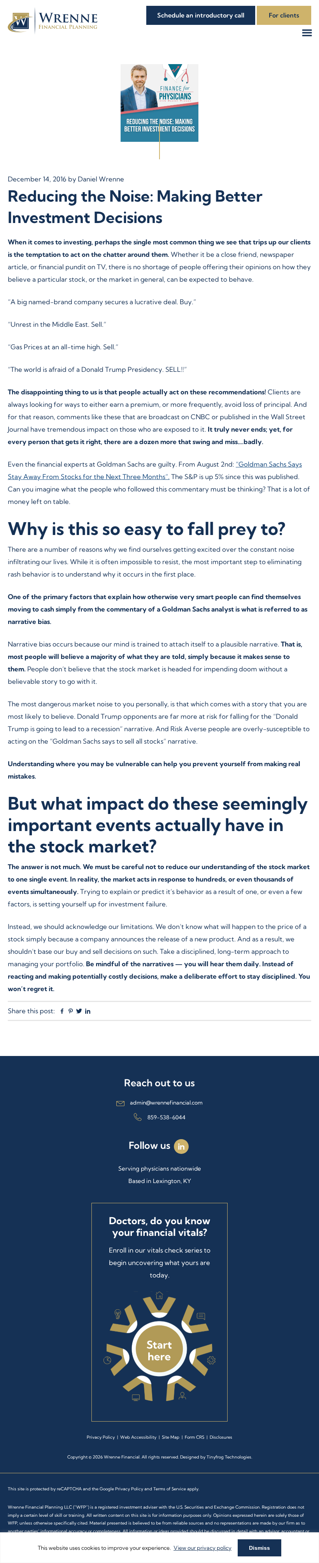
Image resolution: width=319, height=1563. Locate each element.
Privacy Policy (101, 1437)
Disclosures (221, 1437)
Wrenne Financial (52, 21)
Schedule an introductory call (200, 15)
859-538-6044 (166, 1117)
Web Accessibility (138, 1437)
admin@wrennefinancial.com (166, 1102)
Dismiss (259, 1548)
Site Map (170, 1437)
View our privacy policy (202, 1547)
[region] (159, 1547)
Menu (309, 33)
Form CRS (194, 1437)
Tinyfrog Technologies (229, 1457)
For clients (284, 15)
